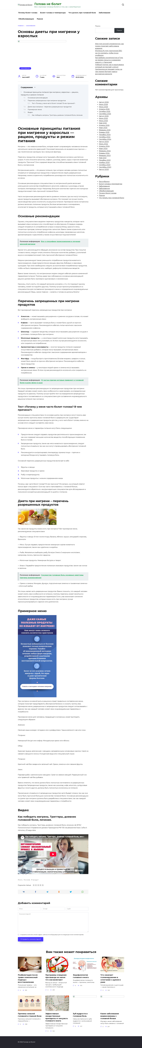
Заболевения (25, 68)
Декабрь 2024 (105, 135)
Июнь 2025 (103, 121)
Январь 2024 (104, 153)
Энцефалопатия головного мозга (81, 976)
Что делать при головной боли (82, 13)
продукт (35, 880)
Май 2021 (102, 158)
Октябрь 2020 (104, 165)
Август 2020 (104, 169)
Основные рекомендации (38, 98)
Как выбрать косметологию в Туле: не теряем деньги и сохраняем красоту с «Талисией (109, 60)
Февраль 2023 (105, 155)
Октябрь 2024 (104, 137)
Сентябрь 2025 (105, 114)
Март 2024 (103, 148)
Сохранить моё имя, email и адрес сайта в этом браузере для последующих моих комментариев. (52, 934)
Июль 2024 (103, 144)
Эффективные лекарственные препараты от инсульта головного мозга (56, 1017)
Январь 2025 (104, 132)
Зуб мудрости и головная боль (80, 1015)
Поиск (97, 26)
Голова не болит (47, 4)
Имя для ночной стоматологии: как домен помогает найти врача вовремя (109, 46)
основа (27, 880)
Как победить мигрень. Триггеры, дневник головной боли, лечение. (57, 115)
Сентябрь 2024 (105, 139)
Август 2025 (104, 116)
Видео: (30, 112)
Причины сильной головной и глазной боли (29, 1015)
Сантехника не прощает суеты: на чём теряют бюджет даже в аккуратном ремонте (108, 71)
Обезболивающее (26, 19)
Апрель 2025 (104, 125)
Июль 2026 (103, 104)
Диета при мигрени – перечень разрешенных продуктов (49, 107)
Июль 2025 (103, 118)
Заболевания (104, 13)
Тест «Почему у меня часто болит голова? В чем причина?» (53, 103)
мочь (21, 880)
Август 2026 (104, 102)
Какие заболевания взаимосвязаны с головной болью (109, 1016)
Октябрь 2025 (104, 111)
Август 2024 (104, 142)
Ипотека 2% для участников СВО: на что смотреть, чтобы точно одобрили (108, 53)
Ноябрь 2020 (104, 162)
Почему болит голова (27, 13)
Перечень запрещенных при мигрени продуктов (47, 100)
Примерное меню (35, 109)
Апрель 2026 (104, 109)
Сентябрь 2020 (105, 167)
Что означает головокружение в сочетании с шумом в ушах (110, 978)
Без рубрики (104, 181)
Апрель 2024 (104, 146)
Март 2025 (103, 128)
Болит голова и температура (53, 13)
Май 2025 (103, 123)
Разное (40, 19)
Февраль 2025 (105, 130)
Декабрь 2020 (105, 160)
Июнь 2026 (103, 107)
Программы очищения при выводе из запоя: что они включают (55, 977)
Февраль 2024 (105, 151)
